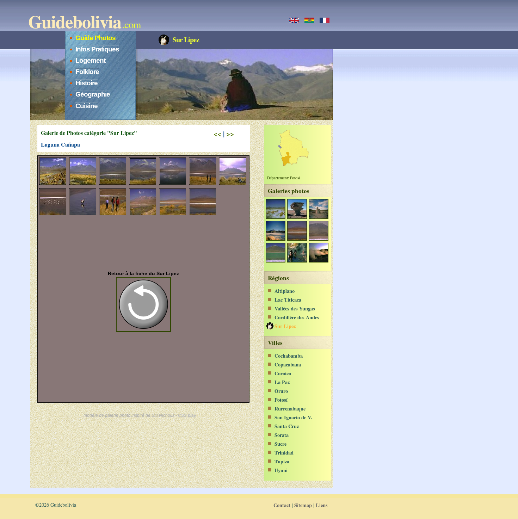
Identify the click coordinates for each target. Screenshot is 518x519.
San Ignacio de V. (293, 417)
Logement (90, 60)
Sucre (280, 443)
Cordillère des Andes (297, 317)
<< (217, 134)
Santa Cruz (287, 426)
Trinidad (284, 452)
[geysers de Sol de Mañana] (318, 260)
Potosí (281, 399)
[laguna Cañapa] (297, 238)
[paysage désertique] (275, 217)
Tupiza (282, 461)
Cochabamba (289, 355)
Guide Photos (95, 38)
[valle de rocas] (297, 217)
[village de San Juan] (318, 217)
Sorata (282, 435)
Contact (281, 505)
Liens (322, 505)
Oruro (281, 391)
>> (230, 134)
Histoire (86, 83)
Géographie (92, 94)
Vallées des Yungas (295, 308)
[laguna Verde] (275, 260)
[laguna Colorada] (318, 238)
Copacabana (288, 364)
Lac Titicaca (288, 299)
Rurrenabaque (290, 408)
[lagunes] (275, 238)
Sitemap (303, 505)
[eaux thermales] (297, 260)
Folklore (87, 71)
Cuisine (86, 106)
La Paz (282, 382)
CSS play (187, 415)
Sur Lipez (285, 326)
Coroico (283, 373)
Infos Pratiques (97, 49)
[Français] (324, 20)
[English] (294, 20)
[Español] (309, 20)
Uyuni (281, 470)
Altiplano (285, 291)
